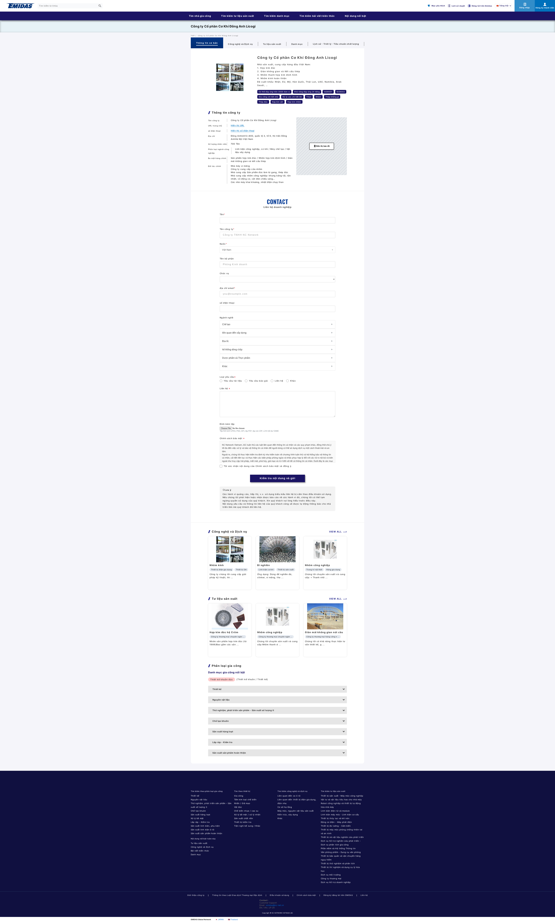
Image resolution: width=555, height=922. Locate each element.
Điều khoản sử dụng (279, 895)
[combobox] (277, 250)
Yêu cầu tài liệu (233, 381)
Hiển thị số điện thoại (242, 130)
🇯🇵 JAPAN (219, 919)
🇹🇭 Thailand (233, 919)
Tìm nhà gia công (200, 15)
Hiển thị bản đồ (323, 146)
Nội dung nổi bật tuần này (203, 839)
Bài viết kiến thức (200, 851)
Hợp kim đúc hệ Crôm (224, 632)
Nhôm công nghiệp (317, 565)
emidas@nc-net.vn (275, 905)
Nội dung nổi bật (355, 15)
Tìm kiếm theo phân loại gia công (207, 791)
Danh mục (196, 854)
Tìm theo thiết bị (242, 791)
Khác (293, 381)
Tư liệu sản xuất (199, 843)
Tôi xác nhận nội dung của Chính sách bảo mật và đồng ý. (258, 466)
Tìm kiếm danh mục (276, 15)
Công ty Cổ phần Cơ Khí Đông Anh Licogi (223, 26)
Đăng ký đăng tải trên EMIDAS (338, 895)
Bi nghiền (263, 565)
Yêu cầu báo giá (258, 381)
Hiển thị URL (237, 125)
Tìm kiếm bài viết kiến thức (317, 15)
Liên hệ (279, 381)
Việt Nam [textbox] (226, 249)
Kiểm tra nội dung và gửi (277, 478)
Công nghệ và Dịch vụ (202, 847)
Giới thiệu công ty (196, 895)
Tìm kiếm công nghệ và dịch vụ (292, 791)
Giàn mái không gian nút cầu (324, 632)
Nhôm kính (217, 565)
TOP (193, 35)
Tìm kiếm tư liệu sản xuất (237, 15)
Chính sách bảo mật (306, 895)
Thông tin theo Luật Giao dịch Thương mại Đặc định (237, 895)
